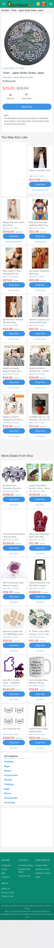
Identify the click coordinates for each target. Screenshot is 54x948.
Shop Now (27, 106)
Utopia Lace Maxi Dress (40, 170)
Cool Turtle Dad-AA (11, 728)
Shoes (7, 770)
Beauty (8, 779)
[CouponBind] (21, 4)
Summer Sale (24, 876)
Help (38, 877)
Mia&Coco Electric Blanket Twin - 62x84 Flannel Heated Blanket (39, 371)
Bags (7, 766)
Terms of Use (7, 896)
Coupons (5, 877)
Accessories (11, 775)
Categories (6, 865)
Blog (3, 873)
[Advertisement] (14, 169)
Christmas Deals (25, 865)
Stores (4, 869)
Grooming (9, 802)
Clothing (8, 761)
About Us (5, 888)
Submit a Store (42, 869)
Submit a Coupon (43, 873)
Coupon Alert (41, 865)
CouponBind (5, 914)
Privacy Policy (7, 892)
